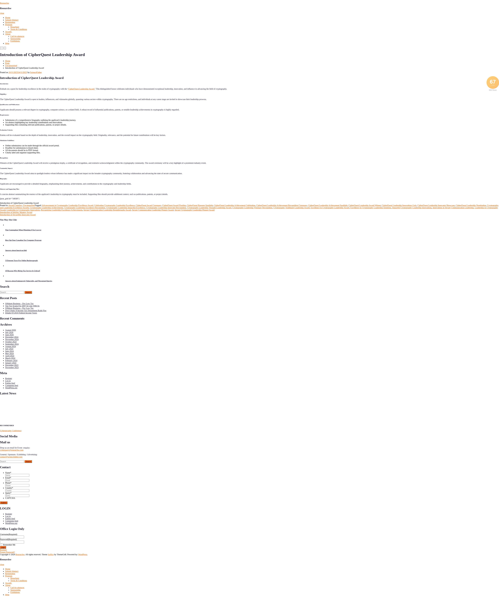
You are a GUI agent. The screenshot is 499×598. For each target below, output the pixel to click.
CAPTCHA (10, 498)
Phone (8, 483)
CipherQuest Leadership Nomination (471, 205)
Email (8, 478)
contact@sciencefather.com (11, 457)
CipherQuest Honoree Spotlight (200, 205)
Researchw (4, 3)
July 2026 (9, 332)
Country (9, 488)
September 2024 (12, 344)
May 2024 (9, 353)
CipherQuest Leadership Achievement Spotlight (327, 205)
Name (8, 473)
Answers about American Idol (16, 250)
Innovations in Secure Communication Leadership (453, 208)
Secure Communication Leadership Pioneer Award (153, 210)
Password (8, 539)
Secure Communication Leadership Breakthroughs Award (107, 210)
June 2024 (9, 351)
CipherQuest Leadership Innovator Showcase (436, 205)
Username (8, 534)
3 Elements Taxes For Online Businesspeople (21, 260)
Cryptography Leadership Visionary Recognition (252, 208)
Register (8, 378)
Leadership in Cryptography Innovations (23, 210)
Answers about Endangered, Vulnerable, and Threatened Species (28, 281)
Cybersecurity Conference (10, 431)
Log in (8, 381)
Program (8, 25)
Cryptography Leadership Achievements (46, 208)
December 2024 (11, 337)
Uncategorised (11, 65)
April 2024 (9, 356)
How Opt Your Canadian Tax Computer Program (23, 240)
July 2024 (9, 349)
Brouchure (14, 27)
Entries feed (10, 383)
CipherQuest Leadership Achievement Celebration (234, 205)
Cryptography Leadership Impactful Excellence (125, 208)
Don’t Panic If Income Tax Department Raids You (25, 310)
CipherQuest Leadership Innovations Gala (399, 205)
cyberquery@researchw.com (11, 450)
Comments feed (11, 385)
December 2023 (11, 365)
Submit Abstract (11, 20)
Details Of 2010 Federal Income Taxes (21, 313)
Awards (8, 32)
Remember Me (9, 545)
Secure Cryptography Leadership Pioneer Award (195, 210)
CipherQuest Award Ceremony (148, 205)
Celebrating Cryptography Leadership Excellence (114, 205)
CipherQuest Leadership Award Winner (364, 205)
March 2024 (10, 358)
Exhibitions (15, 41)
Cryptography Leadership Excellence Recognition (84, 208)
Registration (10, 22)
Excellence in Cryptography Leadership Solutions (370, 208)
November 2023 (12, 367)
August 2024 (10, 346)
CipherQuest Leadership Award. (81, 89)
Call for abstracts (17, 36)
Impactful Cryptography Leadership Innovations (412, 208)
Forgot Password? (7, 552)
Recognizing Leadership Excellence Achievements (62, 210)
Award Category (15, 205)
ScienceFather (36, 72)
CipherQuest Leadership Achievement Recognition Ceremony (281, 205)
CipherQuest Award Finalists (174, 205)
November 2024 (12, 339)
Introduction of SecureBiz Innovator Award (18, 215)
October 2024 (11, 342)
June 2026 (9, 335)
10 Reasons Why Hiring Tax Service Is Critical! (22, 271)
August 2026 (10, 330)
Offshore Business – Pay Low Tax (19, 303)
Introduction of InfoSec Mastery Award (16, 212)
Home (7, 18)
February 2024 (11, 360)
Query (8, 493)
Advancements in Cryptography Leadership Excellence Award (67, 205)
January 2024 (10, 363)
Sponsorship (15, 39)
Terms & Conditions (18, 29)
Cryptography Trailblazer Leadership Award (291, 208)
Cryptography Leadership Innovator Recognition (166, 208)
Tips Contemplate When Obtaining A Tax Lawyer (23, 230)
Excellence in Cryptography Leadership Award (330, 208)
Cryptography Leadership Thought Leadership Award (209, 208)
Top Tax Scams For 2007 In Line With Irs (22, 306)
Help (7, 43)
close (2, 13)
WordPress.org (11, 388)
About (7, 34)
